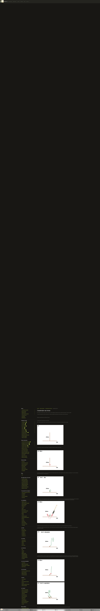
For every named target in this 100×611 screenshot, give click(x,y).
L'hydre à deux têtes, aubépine (25, 503)
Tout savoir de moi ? (24, 415)
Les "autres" (24, 423)
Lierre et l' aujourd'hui (24, 596)
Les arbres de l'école (24, 433)
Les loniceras (23, 497)
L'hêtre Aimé (23, 593)
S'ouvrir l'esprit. (23, 454)
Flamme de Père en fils (24, 602)
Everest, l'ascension (24, 572)
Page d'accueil (10, 1)
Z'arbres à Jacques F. (24, 437)
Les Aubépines (23, 493)
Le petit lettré (23, 521)
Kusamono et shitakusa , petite (25, 452)
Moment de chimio (24, 465)
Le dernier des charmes (24, 557)
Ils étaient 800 (23, 466)
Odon (22, 549)
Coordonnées (23, 416)
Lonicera (23, 427)
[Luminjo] (81, 610)
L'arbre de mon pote (24, 512)
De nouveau (23, 461)
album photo (14, 1)
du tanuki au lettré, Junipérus (25, 608)
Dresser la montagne (24, 585)
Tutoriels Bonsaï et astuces (48, 408)
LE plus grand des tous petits (25, 581)
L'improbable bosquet (24, 554)
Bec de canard (23, 545)
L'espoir (23, 508)
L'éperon (23, 542)
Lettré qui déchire (24, 522)
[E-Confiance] (69, 610)
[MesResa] (31, 610)
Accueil (38, 408)
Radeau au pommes (24, 573)
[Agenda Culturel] (93, 610)
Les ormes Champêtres (24, 496)
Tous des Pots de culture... (25, 449)
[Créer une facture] (56, 610)
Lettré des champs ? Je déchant (26, 565)
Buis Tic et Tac (23, 529)
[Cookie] (2, 609)
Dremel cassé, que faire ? (25, 480)
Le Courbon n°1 (23, 533)
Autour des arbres (42, 408)
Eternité (23, 513)
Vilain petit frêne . (24, 541)
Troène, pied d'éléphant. (25, 592)
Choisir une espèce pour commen (26, 492)
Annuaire (22, 1)
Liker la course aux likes (24, 469)
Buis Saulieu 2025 (24, 530)
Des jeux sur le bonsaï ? (24, 457)
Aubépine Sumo (24, 505)
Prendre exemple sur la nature (25, 453)
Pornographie (23, 470)
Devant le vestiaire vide (24, 464)
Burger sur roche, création (25, 589)
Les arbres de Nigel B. (24, 436)
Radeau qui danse (24, 553)
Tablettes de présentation (25, 484)
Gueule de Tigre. (24, 566)
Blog (24, 1)
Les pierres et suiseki (25, 445)
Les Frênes (23, 424)
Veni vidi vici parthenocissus (25, 601)
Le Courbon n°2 (23, 534)
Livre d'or (27, 1)
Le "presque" (23, 558)
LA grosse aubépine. (24, 504)
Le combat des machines (25, 481)
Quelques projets (24, 412)
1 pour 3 (23, 580)
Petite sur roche (24, 509)
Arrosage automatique (24, 485)
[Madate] (19, 610)
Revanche (23, 518)
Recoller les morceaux (24, 488)
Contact (18, 1)
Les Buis (23, 428)
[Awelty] (44, 610)
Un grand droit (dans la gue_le (25, 517)
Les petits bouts (24, 597)
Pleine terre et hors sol (24, 448)
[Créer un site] (7, 610)
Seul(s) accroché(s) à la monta (25, 584)
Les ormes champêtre (25, 432)
